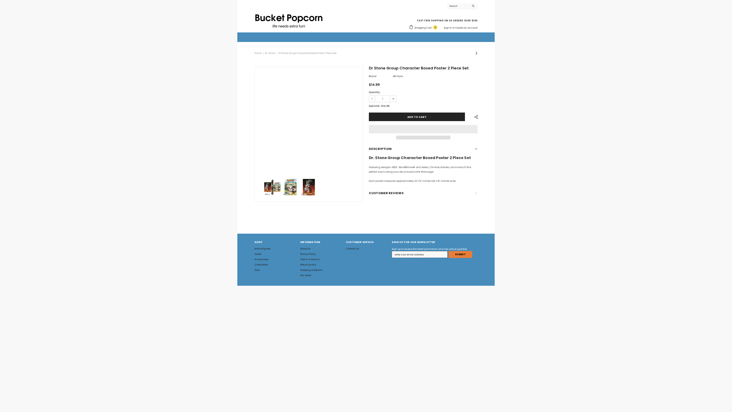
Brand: (373, 76)
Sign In (448, 27)
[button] (423, 129)
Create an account (466, 27)
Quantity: (374, 92)
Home (257, 53)
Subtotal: (374, 106)
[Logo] (288, 19)
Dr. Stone (270, 53)
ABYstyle (398, 76)
